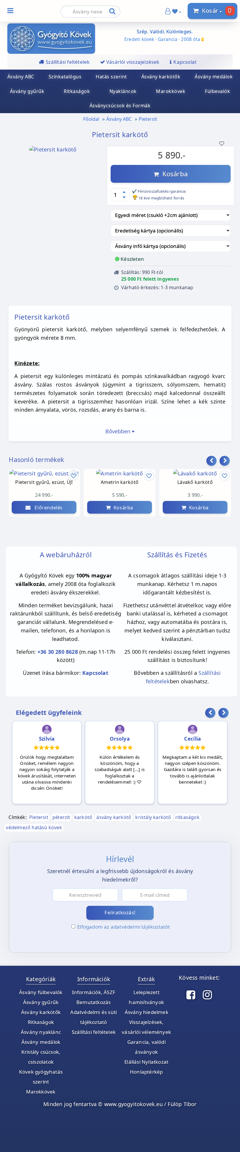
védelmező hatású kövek (34, 827)
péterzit (61, 817)
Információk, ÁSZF (93, 992)
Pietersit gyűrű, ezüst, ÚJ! (44, 482)
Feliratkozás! (120, 912)
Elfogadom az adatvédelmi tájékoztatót (123, 926)
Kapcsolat (95, 672)
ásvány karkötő (113, 817)
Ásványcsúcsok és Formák (120, 105)
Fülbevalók (217, 91)
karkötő (83, 817)
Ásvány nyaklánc (41, 1032)
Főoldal (91, 119)
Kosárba (173, 173)
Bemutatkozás (93, 1002)
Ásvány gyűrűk (27, 91)
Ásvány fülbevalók (40, 992)
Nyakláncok (123, 91)
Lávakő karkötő (195, 482)
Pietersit (148, 119)
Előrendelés (47, 507)
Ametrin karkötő (119, 482)
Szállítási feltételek (94, 1032)
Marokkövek (170, 91)
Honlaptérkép (146, 1071)
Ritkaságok (77, 91)
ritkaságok (187, 817)
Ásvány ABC (20, 76)
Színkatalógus (65, 76)
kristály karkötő (153, 817)
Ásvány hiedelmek (146, 1012)
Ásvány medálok (214, 76)
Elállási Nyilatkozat (146, 1061)
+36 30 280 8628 (57, 651)
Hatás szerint (111, 76)
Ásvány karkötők (161, 76)
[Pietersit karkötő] (53, 157)
